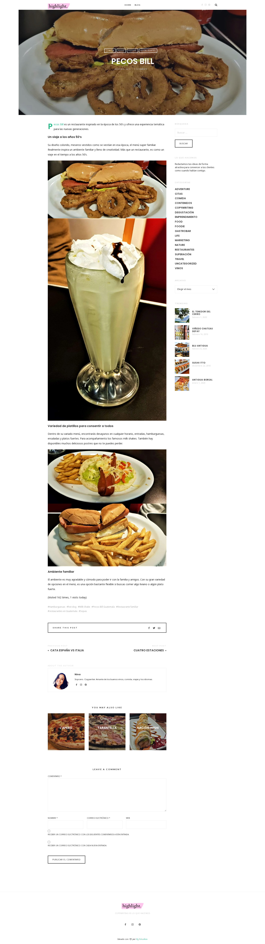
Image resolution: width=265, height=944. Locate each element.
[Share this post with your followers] (154, 628)
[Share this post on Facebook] (149, 628)
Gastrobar (183, 231)
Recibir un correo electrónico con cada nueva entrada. (77, 845)
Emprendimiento (186, 217)
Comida (110, 50)
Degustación (184, 212)
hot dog (72, 607)
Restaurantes (148, 50)
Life (177, 236)
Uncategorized (186, 263)
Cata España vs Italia (67, 650)
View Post (66, 733)
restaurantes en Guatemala (63, 611)
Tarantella (107, 728)
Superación (183, 254)
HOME (128, 5)
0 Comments (140, 69)
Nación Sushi (148, 728)
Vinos (179, 268)
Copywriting (184, 208)
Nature (180, 245)
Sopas (83, 611)
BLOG (138, 5)
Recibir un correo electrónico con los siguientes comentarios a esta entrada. (88, 834)
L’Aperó (66, 728)
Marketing (182, 240)
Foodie (132, 50)
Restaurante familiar (128, 607)
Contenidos (183, 203)
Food (121, 50)
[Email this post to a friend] (159, 628)
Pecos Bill (58, 124)
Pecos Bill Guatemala (104, 607)
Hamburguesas (57, 607)
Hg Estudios (141, 939)
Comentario (55, 776)
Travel (179, 259)
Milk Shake (84, 607)
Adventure (182, 189)
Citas (179, 194)
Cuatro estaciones (149, 650)
